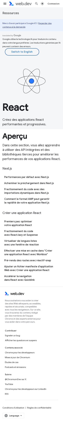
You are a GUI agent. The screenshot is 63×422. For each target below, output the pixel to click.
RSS (7, 393)
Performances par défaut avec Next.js (26, 177)
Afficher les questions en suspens (21, 340)
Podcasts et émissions (15, 367)
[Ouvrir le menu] (5, 3)
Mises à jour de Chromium (17, 357)
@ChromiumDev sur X (15, 379)
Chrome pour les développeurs (19, 352)
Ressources (10, 13)
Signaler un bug (12, 335)
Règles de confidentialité (39, 407)
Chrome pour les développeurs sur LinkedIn (25, 389)
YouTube (9, 384)
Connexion (53, 3)
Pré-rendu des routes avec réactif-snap (27, 260)
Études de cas (11, 362)
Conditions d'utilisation (13, 407)
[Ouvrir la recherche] (36, 3)
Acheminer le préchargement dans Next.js (29, 183)
